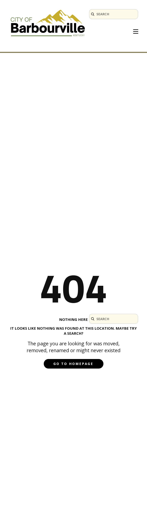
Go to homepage (73, 364)
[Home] (47, 24)
